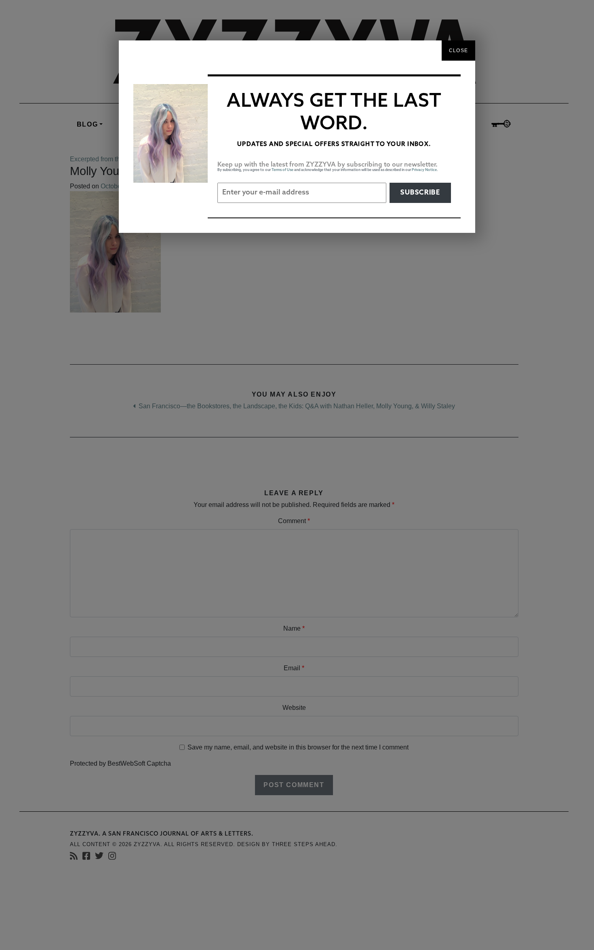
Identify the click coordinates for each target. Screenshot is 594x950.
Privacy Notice (424, 170)
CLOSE (458, 50)
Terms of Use (282, 170)
